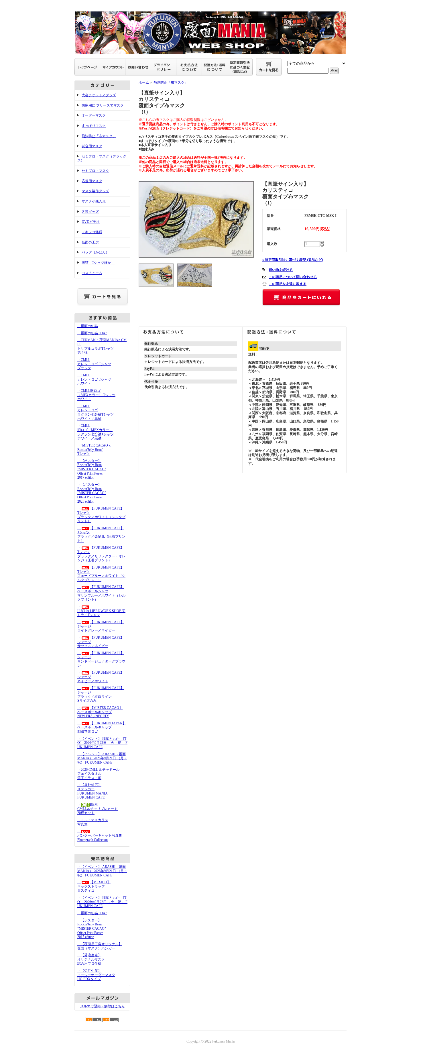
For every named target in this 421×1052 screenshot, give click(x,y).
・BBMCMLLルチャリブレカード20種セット (97, 809)
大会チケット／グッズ (99, 95)
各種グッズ (90, 212)
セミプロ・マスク (95, 171)
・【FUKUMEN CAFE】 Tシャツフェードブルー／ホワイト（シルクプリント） (101, 573)
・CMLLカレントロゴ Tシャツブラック (94, 364)
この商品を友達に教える (287, 284)
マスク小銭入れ (94, 201)
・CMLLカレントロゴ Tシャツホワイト (94, 379)
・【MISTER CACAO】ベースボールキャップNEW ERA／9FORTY (100, 712)
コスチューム (92, 273)
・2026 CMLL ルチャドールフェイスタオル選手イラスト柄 (98, 774)
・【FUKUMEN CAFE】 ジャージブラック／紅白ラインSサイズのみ (100, 694)
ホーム (144, 82)
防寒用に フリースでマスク (103, 105)
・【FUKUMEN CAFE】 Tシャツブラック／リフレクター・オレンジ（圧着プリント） (101, 554)
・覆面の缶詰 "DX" (92, 333)
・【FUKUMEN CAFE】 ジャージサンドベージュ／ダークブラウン (101, 659)
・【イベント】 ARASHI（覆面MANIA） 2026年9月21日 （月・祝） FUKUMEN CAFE (102, 758)
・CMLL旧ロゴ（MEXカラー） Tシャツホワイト (96, 395)
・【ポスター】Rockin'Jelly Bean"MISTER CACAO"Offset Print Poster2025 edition (91, 493)
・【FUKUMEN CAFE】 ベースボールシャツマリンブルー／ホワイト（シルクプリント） (101, 593)
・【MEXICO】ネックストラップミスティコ (94, 886)
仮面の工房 (90, 242)
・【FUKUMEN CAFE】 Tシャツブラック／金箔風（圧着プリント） (101, 534)
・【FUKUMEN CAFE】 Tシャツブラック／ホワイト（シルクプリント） (101, 514)
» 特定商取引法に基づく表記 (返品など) (292, 260)
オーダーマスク (94, 115)
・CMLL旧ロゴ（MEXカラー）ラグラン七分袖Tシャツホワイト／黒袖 (95, 432)
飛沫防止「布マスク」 (99, 136)
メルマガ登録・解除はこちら (102, 1006)
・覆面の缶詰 (87, 326)
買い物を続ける (281, 270)
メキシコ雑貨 (92, 232)
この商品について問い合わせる (293, 277)
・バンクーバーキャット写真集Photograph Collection (99, 835)
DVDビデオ (91, 222)
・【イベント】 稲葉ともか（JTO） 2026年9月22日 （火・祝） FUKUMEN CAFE (102, 743)
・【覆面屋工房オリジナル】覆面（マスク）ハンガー (99, 946)
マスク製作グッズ (95, 191)
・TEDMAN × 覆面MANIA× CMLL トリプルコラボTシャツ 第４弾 (102, 346)
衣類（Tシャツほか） (98, 263)
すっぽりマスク (94, 126)
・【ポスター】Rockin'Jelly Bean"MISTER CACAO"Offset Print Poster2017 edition (91, 469)
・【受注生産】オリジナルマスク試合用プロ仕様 (91, 959)
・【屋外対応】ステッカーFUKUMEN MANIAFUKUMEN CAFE (92, 791)
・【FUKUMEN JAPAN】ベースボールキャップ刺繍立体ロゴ (101, 727)
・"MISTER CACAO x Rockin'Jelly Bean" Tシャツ (94, 449)
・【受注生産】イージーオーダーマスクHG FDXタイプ (96, 975)
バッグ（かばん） (95, 252)
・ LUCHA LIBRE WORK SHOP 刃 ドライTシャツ (101, 611)
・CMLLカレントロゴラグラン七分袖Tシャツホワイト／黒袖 (95, 412)
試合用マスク (92, 146)
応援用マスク (92, 181)
